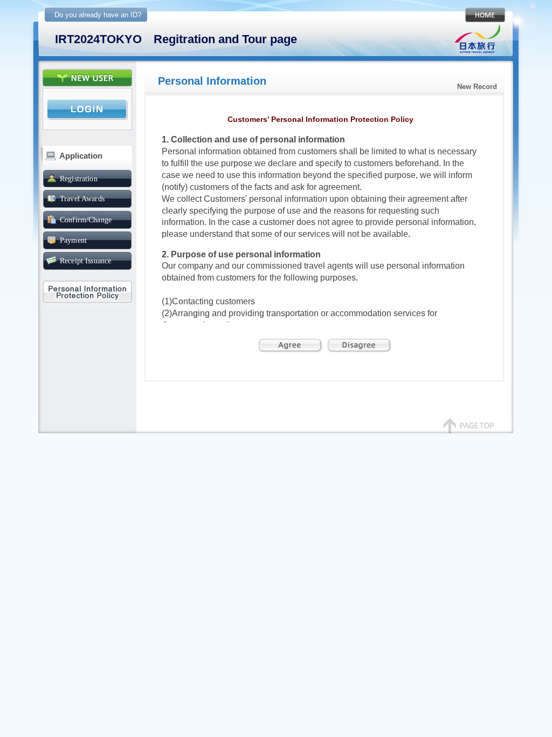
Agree (290, 346)
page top (468, 431)
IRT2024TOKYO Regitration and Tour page (176, 39)
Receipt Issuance (85, 260)
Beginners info (87, 77)
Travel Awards (82, 198)
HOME (483, 14)
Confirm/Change (86, 219)
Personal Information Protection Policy (87, 292)
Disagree (359, 346)
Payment (73, 240)
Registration (79, 178)
